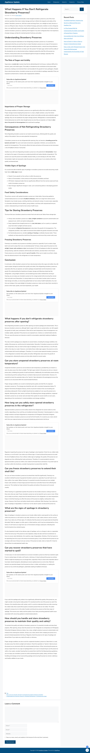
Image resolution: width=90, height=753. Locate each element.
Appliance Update (12, 2)
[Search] (82, 9)
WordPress (57, 750)
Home (49, 2)
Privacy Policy (80, 2)
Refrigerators (56, 2)
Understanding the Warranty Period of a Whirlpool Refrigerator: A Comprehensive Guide (26, 696)
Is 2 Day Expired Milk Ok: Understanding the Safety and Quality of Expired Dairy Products (74, 31)
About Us (64, 2)
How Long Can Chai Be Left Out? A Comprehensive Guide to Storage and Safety (24, 694)
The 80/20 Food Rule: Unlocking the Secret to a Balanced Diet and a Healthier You (73, 23)
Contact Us (71, 2)
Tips (7, 693)
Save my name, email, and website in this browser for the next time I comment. (27, 737)
